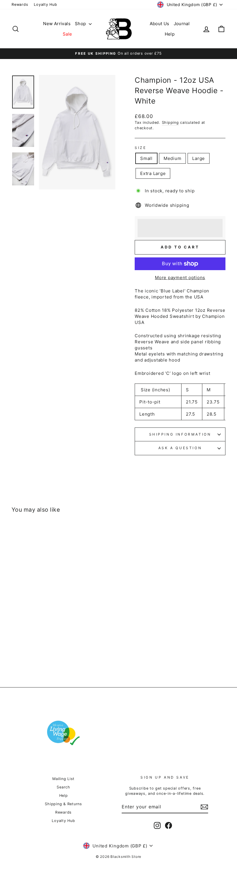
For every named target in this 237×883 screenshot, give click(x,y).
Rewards (20, 4)
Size (140, 147)
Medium (173, 158)
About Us (159, 23)
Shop (81, 23)
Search (63, 787)
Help (170, 34)
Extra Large (153, 173)
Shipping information (180, 434)
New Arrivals (57, 23)
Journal (182, 23)
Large (198, 158)
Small (146, 158)
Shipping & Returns (63, 804)
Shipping (170, 122)
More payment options (180, 277)
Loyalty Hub (45, 4)
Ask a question (180, 448)
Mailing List (63, 779)
